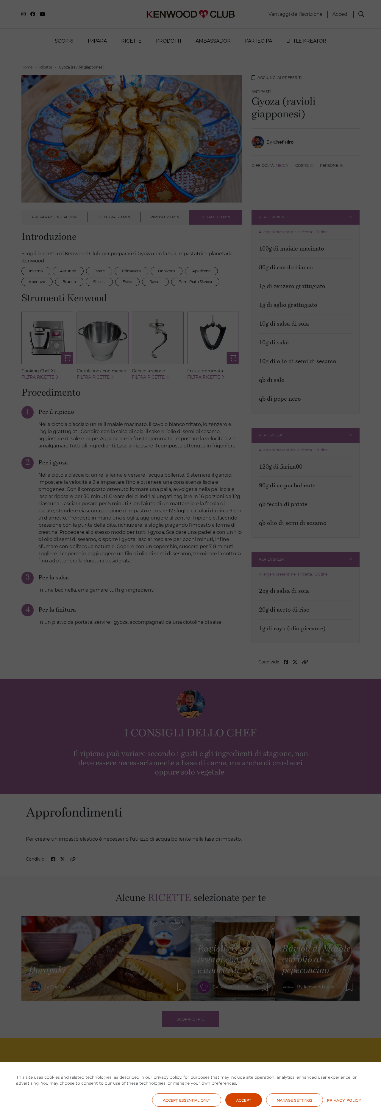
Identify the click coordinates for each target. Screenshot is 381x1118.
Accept (243, 1100)
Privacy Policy (344, 1100)
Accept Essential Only (186, 1100)
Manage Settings (294, 1100)
